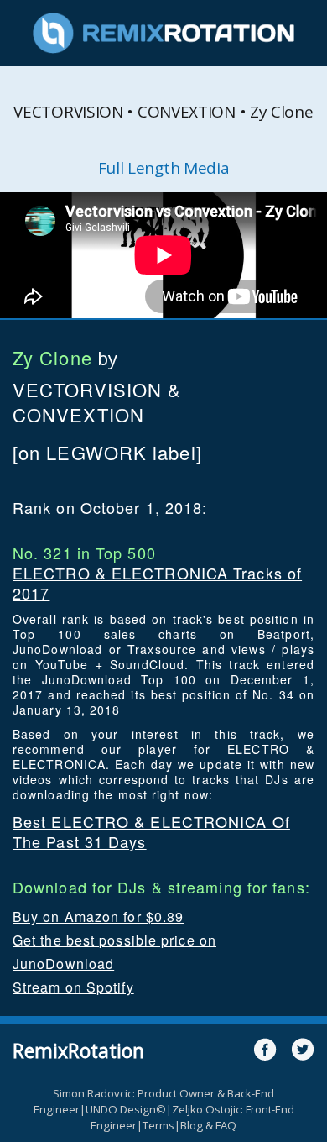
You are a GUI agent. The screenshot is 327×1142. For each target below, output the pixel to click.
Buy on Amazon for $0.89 (98, 916)
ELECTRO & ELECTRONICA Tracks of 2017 (157, 583)
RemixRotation (78, 1050)
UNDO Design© (126, 1109)
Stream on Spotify (73, 987)
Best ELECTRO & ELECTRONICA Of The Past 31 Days (151, 831)
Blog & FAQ (208, 1125)
